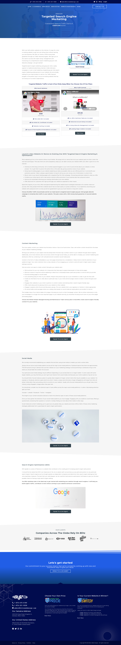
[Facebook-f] (13, 629)
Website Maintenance (68, 6)
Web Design (46, 6)
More (78, 6)
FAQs (33, 642)
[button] (80, 74)
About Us (14, 642)
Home (29, 6)
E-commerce (37, 6)
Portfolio (29, 642)
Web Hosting (55, 6)
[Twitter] (94, 1)
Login (105, 1)
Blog (100, 1)
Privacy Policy (21, 642)
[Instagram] (96, 1)
